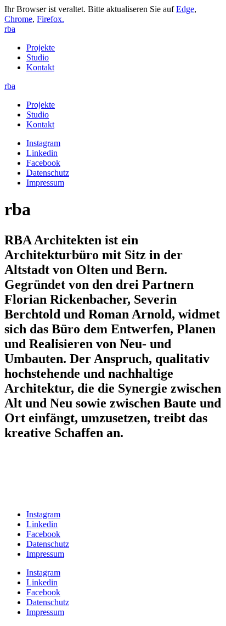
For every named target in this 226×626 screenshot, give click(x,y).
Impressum (45, 182)
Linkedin (42, 153)
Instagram (43, 143)
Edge (185, 9)
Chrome (18, 19)
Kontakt (40, 67)
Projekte (40, 47)
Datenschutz (47, 172)
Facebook (43, 162)
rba (9, 28)
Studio (37, 57)
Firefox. (50, 19)
